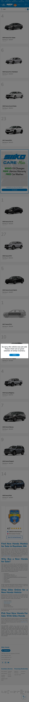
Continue (14, 355)
